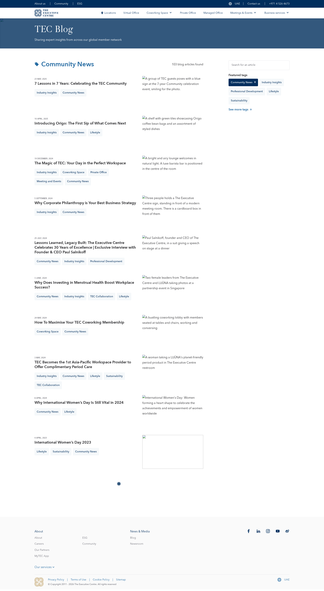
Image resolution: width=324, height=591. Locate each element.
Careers (39, 544)
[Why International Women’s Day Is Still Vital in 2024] (172, 412)
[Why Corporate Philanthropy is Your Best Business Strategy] (172, 212)
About (38, 538)
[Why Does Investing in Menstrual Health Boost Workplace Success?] (172, 292)
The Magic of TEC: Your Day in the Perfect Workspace (80, 163)
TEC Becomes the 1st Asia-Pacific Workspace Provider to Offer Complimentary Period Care (82, 364)
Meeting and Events (49, 181)
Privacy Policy (56, 579)
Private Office (188, 13)
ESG (79, 4)
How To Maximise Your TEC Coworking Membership (79, 322)
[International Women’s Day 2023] (172, 452)
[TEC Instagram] (268, 531)
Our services (43, 567)
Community (61, 4)
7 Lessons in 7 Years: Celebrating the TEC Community (80, 83)
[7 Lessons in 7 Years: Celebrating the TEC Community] (172, 93)
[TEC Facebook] (248, 531)
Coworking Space (73, 172)
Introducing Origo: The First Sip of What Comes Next (80, 123)
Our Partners (41, 550)
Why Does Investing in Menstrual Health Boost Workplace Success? (84, 285)
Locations (110, 13)
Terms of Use (78, 579)
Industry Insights (272, 82)
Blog (133, 538)
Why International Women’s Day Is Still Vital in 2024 (79, 402)
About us (39, 4)
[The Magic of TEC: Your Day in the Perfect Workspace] (172, 172)
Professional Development (247, 91)
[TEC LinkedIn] (258, 531)
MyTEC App (41, 556)
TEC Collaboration (101, 296)
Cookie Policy (101, 579)
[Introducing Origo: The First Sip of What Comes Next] (172, 133)
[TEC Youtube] (277, 531)
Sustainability (239, 100)
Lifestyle (274, 91)
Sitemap (121, 579)
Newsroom (136, 544)
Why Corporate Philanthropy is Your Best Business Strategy (85, 203)
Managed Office (213, 13)
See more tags (238, 109)
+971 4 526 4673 (279, 4)
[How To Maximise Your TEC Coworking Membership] (172, 332)
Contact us (254, 4)
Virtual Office (131, 13)
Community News (241, 82)
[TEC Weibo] (287, 531)
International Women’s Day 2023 (62, 442)
